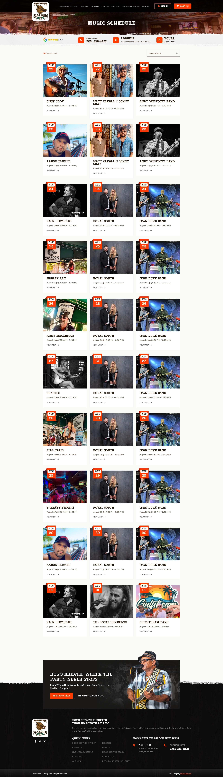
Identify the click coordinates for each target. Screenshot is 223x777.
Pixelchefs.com (185, 774)
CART (184, 6)
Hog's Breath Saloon (60, 14)
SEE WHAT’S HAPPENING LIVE (91, 696)
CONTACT (146, 6)
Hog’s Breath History (131, 6)
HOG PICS (105, 6)
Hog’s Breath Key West (68, 6)
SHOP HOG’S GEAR (61, 696)
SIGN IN (164, 6)
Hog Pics (106, 743)
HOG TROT (116, 6)
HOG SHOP (85, 6)
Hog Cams (95, 6)
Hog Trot (107, 747)
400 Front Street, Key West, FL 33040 (135, 41)
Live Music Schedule (82, 752)
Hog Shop (77, 747)
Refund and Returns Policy (116, 761)
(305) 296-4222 (96, 41)
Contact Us (108, 756)
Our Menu (77, 761)
